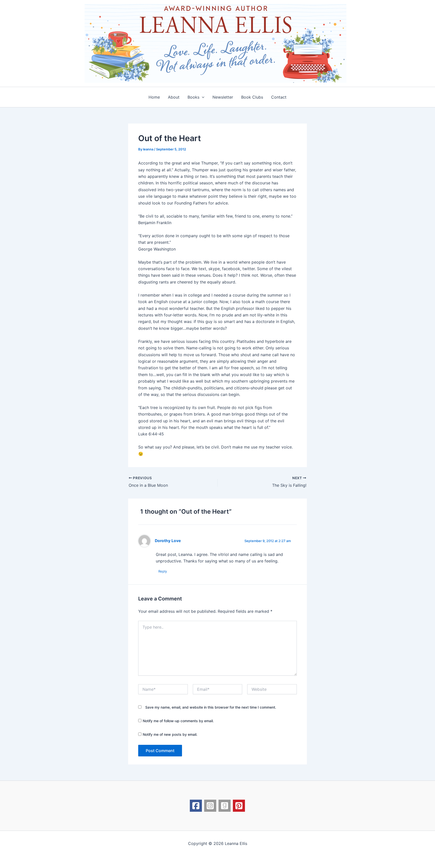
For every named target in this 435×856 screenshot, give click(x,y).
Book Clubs (252, 97)
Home (154, 97)
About (173, 97)
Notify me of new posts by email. (170, 734)
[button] (201, 97)
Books (193, 97)
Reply (162, 571)
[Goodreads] (225, 806)
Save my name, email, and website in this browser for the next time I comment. (210, 707)
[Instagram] (210, 806)
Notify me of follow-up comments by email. (178, 721)
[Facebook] (196, 806)
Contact (278, 97)
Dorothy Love (168, 540)
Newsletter (222, 97)
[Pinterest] (239, 806)
